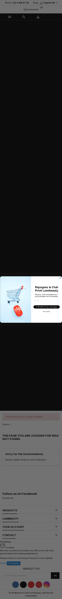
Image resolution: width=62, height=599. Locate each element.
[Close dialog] (60, 278)
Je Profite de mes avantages (46, 307)
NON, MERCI (46, 311)
